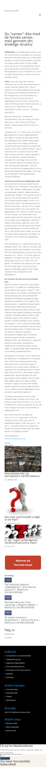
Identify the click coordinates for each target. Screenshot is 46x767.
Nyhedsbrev (9, 634)
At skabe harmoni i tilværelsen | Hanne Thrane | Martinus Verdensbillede (22, 620)
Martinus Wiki (11, 723)
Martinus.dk (11, 730)
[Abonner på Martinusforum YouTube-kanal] (23, 569)
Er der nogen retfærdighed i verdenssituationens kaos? (21, 541)
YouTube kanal (12, 689)
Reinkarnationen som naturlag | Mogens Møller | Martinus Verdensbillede (21, 604)
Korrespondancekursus (15, 666)
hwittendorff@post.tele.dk (15, 439)
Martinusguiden (12, 727)
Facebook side (11, 693)
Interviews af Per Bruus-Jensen (18, 670)
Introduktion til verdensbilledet (18, 656)
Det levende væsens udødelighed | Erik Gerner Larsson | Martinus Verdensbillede (20, 588)
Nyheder (9, 674)
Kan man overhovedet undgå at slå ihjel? (22, 518)
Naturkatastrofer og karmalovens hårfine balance (22, 475)
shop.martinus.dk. (12, 417)
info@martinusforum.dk (20, 712)
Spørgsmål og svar (13, 659)
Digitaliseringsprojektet (15, 663)
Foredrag (9, 677)
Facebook (8, 637)
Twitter (9, 696)
